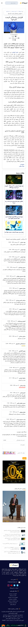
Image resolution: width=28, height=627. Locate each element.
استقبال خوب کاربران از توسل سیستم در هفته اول (13, 615)
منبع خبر (22, 164)
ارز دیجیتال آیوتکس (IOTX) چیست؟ (10, 543)
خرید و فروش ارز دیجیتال (13, 601)
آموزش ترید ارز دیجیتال (13, 597)
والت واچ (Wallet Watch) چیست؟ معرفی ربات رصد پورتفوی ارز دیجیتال (12, 552)
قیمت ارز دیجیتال (13, 602)
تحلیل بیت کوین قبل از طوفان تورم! (13, 618)
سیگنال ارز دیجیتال (13, 599)
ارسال (24, 458)
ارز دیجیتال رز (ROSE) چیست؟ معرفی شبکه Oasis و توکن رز (11, 548)
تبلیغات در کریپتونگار (14, 588)
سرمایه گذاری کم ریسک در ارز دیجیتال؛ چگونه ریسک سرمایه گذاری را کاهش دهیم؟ (12, 535)
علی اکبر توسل (13, 604)
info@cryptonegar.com (12, 582)
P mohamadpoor (14, 35)
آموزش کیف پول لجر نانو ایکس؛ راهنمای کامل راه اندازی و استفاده (12, 531)
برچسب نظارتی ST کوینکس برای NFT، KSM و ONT (13, 617)
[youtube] (11, 585)
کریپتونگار (20, 11)
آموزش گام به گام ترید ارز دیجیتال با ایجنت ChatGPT (13, 620)
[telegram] (14, 585)
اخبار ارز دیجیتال (14, 11)
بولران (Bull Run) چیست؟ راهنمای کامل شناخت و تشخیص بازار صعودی (12, 539)
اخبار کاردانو (8, 11)
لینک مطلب (21, 166)
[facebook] (17, 585)
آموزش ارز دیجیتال (13, 594)
